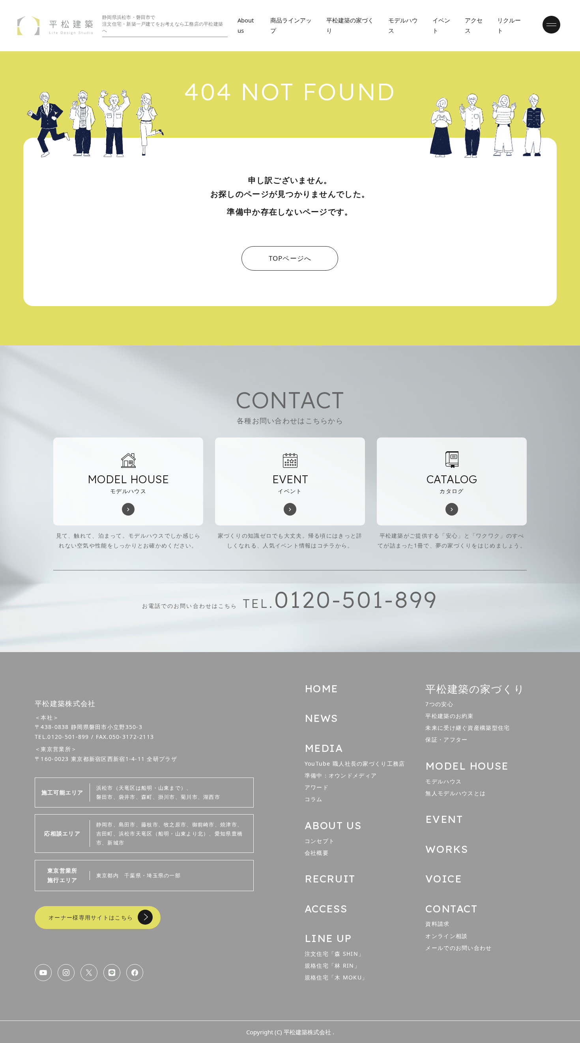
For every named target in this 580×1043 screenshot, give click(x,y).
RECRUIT (330, 878)
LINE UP (328, 938)
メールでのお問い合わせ (458, 947)
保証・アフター (446, 739)
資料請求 (437, 923)
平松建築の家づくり (475, 689)
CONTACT (451, 908)
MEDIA (324, 748)
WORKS (446, 849)
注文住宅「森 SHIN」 (334, 953)
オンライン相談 (446, 936)
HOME (321, 688)
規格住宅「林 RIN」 (332, 965)
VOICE (443, 878)
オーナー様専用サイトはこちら (91, 917)
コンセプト (320, 841)
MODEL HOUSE (466, 765)
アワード (317, 787)
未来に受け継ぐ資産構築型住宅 (467, 727)
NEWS (321, 718)
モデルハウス (443, 781)
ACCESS (326, 908)
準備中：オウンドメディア (341, 775)
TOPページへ (290, 258)
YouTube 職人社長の (355, 763)
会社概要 (317, 852)
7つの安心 (439, 704)
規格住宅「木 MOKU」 (336, 977)
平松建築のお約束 (449, 716)
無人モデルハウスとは (455, 793)
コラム (314, 799)
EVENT (444, 819)
